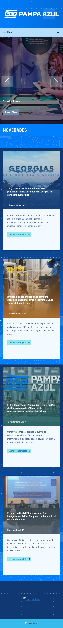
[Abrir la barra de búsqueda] (60, 32)
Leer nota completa (17, 234)
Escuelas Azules (11, 101)
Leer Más (11, 112)
